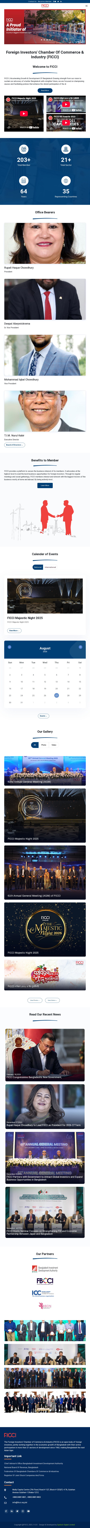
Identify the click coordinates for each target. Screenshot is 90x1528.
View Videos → (52, 1000)
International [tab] (50, 567)
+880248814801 (19, 1497)
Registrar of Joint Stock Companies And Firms (24, 1475)
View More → (14, 630)
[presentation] (6, 26)
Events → (43, 716)
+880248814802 (34, 1497)
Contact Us (32, 1)
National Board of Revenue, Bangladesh (21, 1467)
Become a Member (44, 1)
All (35, 745)
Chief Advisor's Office (13, 1463)
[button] (41, 40)
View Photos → (35, 1000)
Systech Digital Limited (66, 1524)
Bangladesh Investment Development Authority (43, 1463)
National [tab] (37, 567)
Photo (43, 745)
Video (54, 745)
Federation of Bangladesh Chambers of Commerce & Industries (31, 1471)
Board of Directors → (14, 445)
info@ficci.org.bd (19, 1502)
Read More (45, 90)
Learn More (45, 485)
